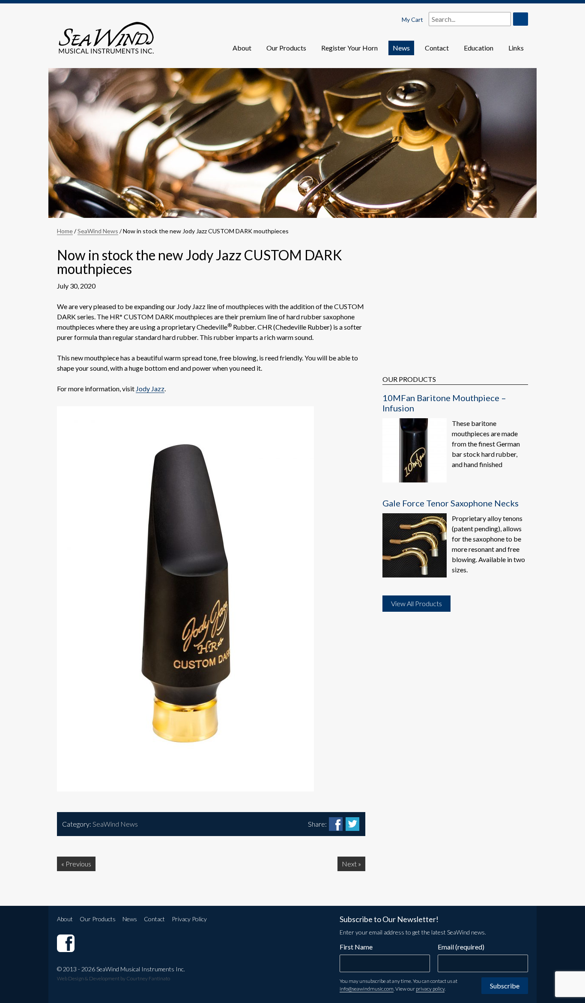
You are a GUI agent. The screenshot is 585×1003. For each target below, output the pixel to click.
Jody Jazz (150, 388)
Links (516, 48)
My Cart (412, 19)
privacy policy (430, 988)
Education (478, 48)
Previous (78, 864)
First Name (356, 947)
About (242, 48)
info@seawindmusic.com (367, 988)
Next (349, 864)
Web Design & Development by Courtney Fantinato (113, 978)
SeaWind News (98, 231)
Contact (437, 48)
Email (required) (461, 947)
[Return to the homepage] (106, 31)
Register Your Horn (349, 48)
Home (65, 231)
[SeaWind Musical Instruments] (66, 943)
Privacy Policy (189, 919)
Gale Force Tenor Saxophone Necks (450, 503)
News (401, 48)
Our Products (286, 48)
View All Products (416, 603)
